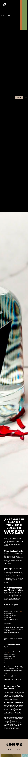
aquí (21, 611)
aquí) (8, 652)
